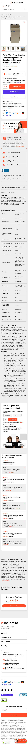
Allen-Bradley (14, 66)
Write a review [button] (14, 606)
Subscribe (14, 715)
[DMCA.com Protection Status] (4, 701)
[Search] (25, 9)
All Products (8, 14)
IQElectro (9, 626)
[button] (1, 2)
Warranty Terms (20, 146)
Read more (9, 108)
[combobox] (14, 9)
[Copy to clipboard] (24, 187)
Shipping (4, 78)
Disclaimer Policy (5, 580)
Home (2, 14)
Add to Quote (14, 97)
